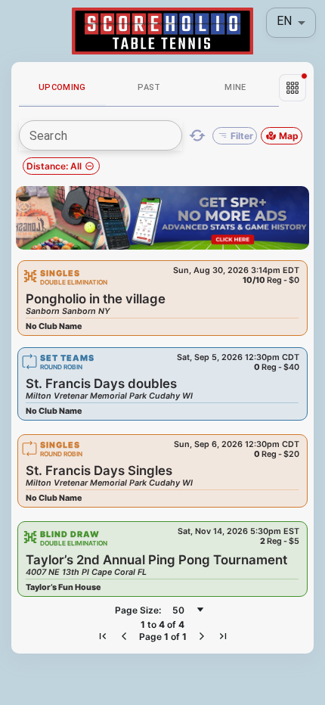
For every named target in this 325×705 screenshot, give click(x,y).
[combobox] (188, 610)
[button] (292, 87)
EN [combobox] (284, 21)
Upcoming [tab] (62, 87)
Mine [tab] (235, 87)
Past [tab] (149, 87)
